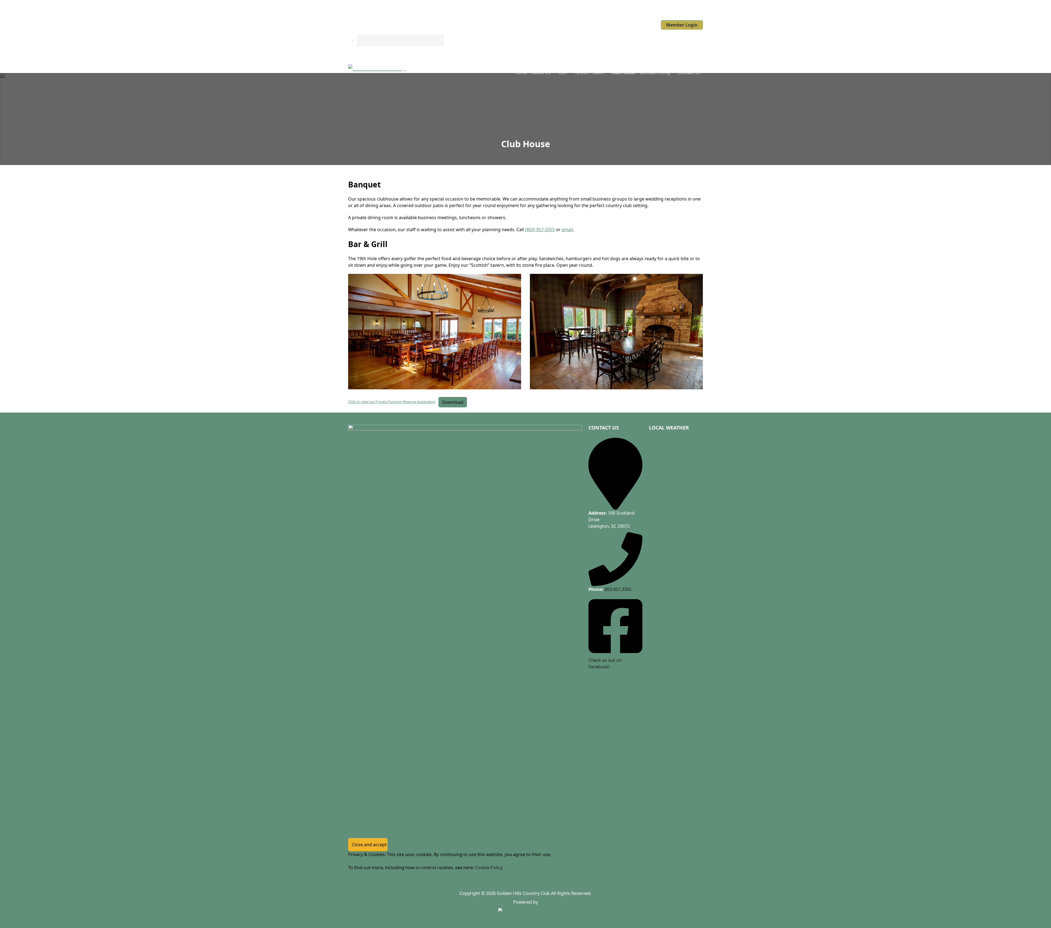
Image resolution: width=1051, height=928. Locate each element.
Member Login (682, 25)
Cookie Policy (489, 868)
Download (452, 402)
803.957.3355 (618, 589)
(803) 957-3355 (540, 230)
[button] (542, 72)
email (567, 230)
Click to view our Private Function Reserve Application (391, 401)
